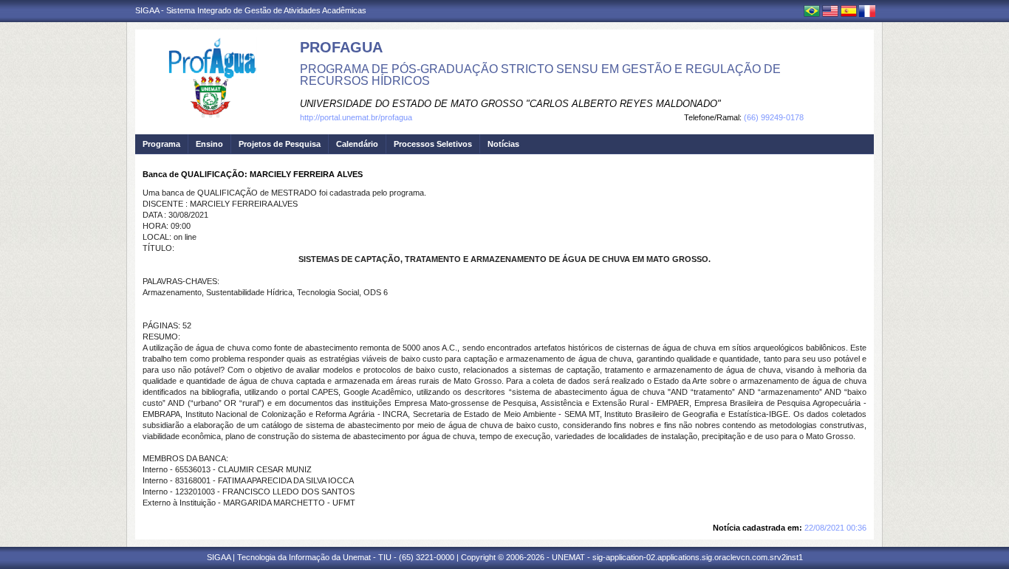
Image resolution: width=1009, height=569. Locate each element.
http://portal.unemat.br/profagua (356, 117)
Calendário (357, 143)
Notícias (503, 143)
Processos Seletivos (433, 143)
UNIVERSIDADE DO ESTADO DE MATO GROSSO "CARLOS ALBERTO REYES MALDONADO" (510, 103)
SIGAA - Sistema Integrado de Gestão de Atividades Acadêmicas (250, 10)
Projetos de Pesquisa (280, 143)
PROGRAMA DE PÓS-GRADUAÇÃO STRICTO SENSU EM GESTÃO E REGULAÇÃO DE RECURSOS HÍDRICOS (540, 75)
